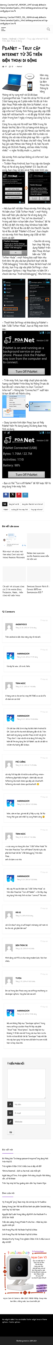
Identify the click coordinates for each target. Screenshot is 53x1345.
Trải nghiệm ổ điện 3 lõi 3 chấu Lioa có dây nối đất (22, 1166)
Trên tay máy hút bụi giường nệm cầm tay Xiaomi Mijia (24, 1183)
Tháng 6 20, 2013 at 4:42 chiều (25, 948)
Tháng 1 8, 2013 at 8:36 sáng (24, 915)
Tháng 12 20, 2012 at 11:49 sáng (27, 657)
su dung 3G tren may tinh (19, 509)
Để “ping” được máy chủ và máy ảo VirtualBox (28, 1201)
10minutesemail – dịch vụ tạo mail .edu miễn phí (21, 1170)
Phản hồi (45, 620)
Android (12, 38)
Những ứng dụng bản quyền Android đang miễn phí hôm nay (38, 556)
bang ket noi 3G (14, 504)
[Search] (48, 29)
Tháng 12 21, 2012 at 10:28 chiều (27, 719)
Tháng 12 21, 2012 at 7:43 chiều (26, 686)
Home (4, 38)
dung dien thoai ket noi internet (32, 504)
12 (12, 66)
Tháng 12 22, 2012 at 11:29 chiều (26, 765)
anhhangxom (23, 653)
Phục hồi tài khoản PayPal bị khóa (24, 1229)
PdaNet (6, 509)
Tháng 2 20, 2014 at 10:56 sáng (27, 1014)
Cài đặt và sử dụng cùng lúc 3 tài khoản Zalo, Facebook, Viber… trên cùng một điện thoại (13, 591)
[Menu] (3, 29)
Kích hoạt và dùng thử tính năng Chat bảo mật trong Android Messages (14, 554)
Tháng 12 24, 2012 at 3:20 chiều (27, 879)
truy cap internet (37, 509)
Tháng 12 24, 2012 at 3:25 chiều (27, 804)
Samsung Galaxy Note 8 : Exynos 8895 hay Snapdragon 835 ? (38, 589)
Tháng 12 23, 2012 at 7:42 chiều (26, 837)
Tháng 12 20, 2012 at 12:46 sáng (26, 627)
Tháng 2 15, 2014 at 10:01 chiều (25, 981)
